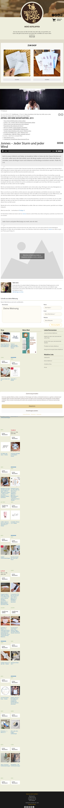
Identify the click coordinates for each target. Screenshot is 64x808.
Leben (49, 114)
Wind (24, 115)
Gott (40, 114)
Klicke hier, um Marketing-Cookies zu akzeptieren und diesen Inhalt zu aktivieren (32, 256)
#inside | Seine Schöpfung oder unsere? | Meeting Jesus (17, 131)
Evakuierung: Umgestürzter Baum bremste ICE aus (16, 139)
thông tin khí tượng (48, 349)
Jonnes (46, 114)
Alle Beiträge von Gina (17, 292)
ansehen (17, 79)
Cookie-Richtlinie (26, 414)
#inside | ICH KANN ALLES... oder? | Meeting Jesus (16, 132)
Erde (35, 114)
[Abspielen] (3, 151)
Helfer (43, 114)
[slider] (60, 150)
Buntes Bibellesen (53, 333)
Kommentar (5, 304)
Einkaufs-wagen (59, 20)
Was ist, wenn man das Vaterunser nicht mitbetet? (16, 124)
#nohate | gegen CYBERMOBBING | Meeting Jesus (16, 129)
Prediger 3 (21, 210)
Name (45, 304)
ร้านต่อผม (46, 346)
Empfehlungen (15, 114)
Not (6, 115)
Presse (45, 367)
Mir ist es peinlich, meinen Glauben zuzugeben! (15, 127)
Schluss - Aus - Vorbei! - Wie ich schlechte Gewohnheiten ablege (19, 122)
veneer (45, 333)
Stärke (18, 115)
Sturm (21, 115)
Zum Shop (32, 46)
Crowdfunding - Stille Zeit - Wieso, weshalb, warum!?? (17, 134)
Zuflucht (28, 115)
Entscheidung (31, 114)
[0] (54, 22)
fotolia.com (5, 110)
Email (45, 311)
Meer (4, 115)
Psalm (13, 115)
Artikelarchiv (47, 357)
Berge (26, 114)
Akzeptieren (32, 406)
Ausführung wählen (5, 506)
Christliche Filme (48, 364)
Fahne (37, 114)
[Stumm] (56, 151)
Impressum (33, 414)
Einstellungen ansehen (32, 411)
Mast (2, 115)
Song (16, 115)
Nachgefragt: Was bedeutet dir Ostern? (13, 126)
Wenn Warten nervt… (9, 137)
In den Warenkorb (5, 362)
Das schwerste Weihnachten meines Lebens (15, 121)
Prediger (9, 115)
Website (46, 317)
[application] (32, 151)
